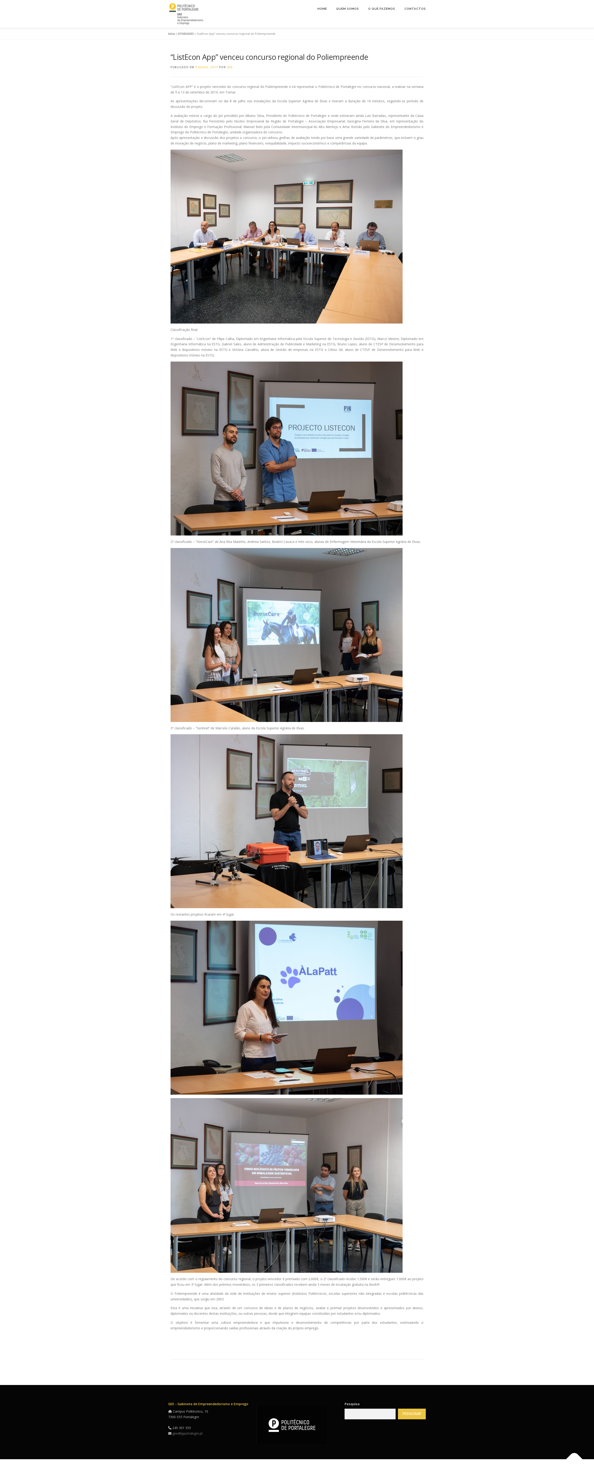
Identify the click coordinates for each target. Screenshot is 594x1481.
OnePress (331, 1470)
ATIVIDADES (186, 34)
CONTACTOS (415, 8)
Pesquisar (412, 1414)
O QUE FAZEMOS (381, 8)
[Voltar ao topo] (574, 1459)
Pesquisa (352, 1404)
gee (230, 67)
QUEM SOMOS (347, 8)
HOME (322, 8)
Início (171, 34)
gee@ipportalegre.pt (187, 1433)
